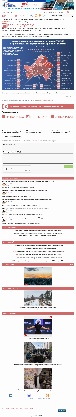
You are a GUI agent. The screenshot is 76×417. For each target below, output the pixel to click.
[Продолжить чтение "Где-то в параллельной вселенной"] (38, 326)
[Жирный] (4, 152)
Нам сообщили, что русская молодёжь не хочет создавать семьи (38, 390)
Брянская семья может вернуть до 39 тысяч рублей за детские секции (40, 258)
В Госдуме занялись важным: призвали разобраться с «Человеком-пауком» (38, 364)
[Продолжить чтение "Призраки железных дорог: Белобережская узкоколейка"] (38, 298)
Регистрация (6, 12)
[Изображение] (13, 152)
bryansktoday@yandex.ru (45, 101)
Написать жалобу (26, 408)
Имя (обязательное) (9, 145)
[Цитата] (18, 152)
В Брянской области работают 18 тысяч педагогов (40, 248)
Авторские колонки (10, 288)
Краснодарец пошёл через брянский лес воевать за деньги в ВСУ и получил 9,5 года (40, 261)
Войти (13, 12)
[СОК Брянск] (38, 4)
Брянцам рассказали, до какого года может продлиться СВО (38, 235)
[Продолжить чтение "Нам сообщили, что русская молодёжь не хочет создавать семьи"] (38, 378)
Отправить (68, 167)
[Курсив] (6, 152)
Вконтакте (10, 395)
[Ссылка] (15, 152)
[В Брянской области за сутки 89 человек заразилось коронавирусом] (38, 25)
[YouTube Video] (20, 152)
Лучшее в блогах (9, 314)
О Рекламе (5, 408)
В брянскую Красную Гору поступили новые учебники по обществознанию (40, 245)
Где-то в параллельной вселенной (38, 338)
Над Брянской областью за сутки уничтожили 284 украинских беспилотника (40, 251)
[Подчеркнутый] (8, 152)
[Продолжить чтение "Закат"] (38, 276)
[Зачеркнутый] (11, 152)
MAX (29, 395)
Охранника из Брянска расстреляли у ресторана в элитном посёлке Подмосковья (38, 233)
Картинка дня (8, 264)
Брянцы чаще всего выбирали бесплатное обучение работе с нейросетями (38, 230)
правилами (35, 141)
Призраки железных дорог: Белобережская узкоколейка (38, 307)
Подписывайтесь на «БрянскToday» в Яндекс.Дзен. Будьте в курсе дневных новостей (36, 106)
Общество (6, 22)
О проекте (14, 408)
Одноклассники (47, 395)
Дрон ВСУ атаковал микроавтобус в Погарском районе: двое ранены (40, 254)
